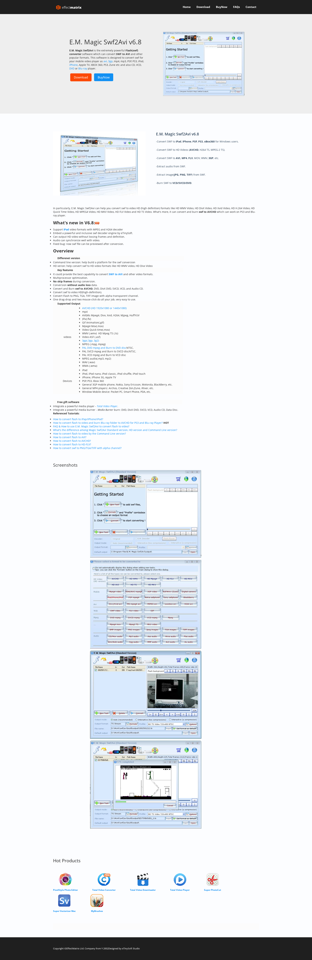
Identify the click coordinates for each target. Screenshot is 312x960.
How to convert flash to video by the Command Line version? (89, 433)
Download (203, 7)
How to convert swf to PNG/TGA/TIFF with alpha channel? (87, 448)
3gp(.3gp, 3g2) (90, 340)
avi (105, 61)
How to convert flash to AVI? (69, 437)
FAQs (236, 7)
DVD (71, 68)
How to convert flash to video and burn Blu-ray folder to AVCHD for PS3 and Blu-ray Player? (108, 422)
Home (187, 7)
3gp (110, 61)
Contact (251, 7)
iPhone (73, 65)
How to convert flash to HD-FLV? (72, 444)
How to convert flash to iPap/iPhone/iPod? (78, 419)
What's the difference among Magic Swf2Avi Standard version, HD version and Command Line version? (115, 430)
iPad (66, 229)
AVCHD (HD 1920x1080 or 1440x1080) (104, 308)
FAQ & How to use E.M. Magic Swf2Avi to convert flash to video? (91, 426)
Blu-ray (82, 68)
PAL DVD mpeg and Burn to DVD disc (104, 347)
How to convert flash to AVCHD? (72, 440)
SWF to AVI (116, 274)
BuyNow (221, 7)
